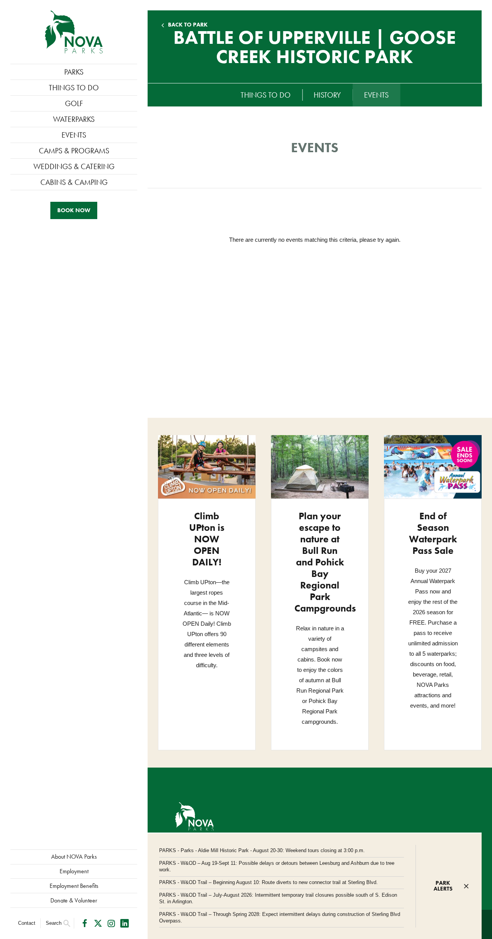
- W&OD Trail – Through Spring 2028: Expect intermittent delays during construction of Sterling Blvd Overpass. (279, 917)
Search (54, 923)
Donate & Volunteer (73, 900)
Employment (74, 871)
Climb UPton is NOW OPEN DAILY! (206, 539)
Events (74, 135)
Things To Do (74, 88)
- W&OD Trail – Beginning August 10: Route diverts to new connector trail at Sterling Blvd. (268, 882)
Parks (73, 72)
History (327, 95)
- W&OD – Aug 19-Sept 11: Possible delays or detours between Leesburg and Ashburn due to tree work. (276, 866)
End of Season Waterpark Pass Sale (433, 533)
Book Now (73, 210)
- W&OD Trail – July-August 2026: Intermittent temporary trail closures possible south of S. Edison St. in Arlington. (278, 898)
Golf (74, 103)
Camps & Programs (74, 151)
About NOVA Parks (74, 857)
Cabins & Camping (74, 182)
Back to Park (188, 25)
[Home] (74, 31)
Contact (26, 923)
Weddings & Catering (74, 166)
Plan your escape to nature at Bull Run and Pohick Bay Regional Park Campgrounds (325, 562)
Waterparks (74, 119)
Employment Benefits (74, 886)
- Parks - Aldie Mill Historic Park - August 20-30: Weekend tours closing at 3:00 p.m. (262, 850)
